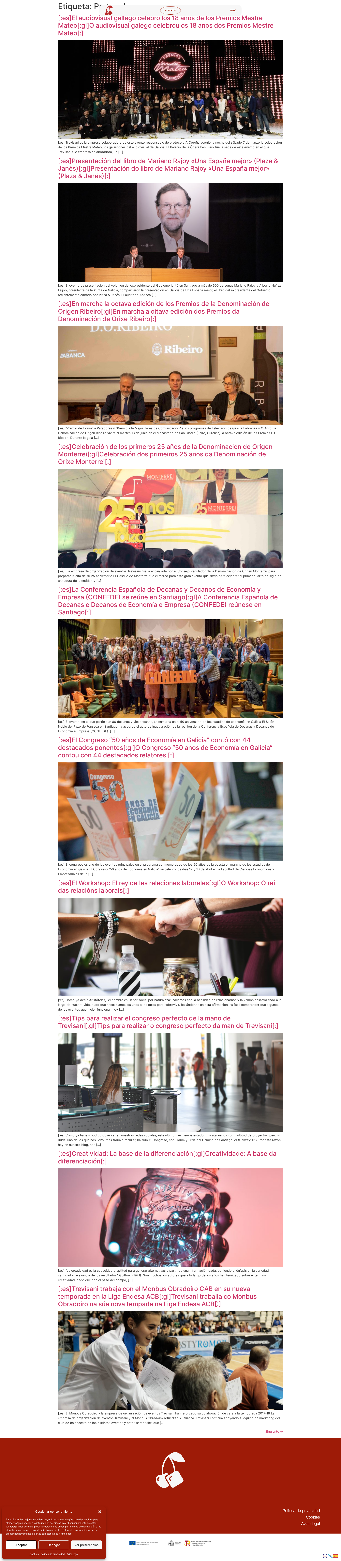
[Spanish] (335, 1556)
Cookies (34, 1554)
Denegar (54, 1545)
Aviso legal (72, 1554)
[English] (325, 1556)
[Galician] (330, 1556)
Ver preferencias (86, 1545)
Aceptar (21, 1545)
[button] (100, 1512)
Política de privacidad (53, 1554)
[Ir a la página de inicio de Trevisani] (109, 10)
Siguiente (274, 1431)
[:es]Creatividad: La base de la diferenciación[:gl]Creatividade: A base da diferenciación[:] (167, 1157)
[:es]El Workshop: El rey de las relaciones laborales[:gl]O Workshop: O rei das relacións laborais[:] (166, 886)
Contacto (170, 10)
